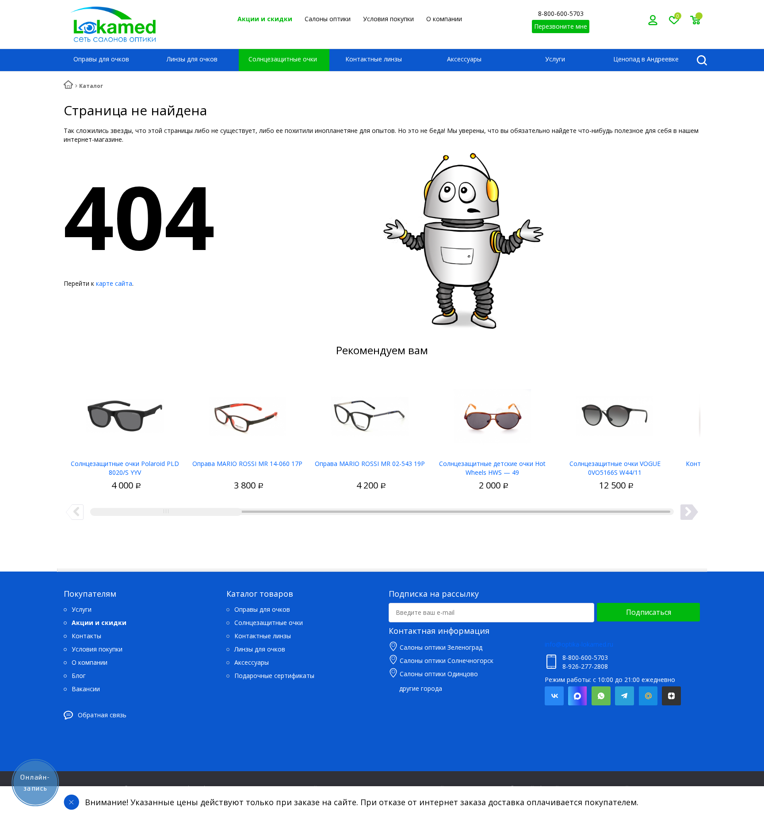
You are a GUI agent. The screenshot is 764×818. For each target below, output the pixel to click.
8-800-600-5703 (561, 13)
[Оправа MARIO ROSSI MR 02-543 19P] (370, 413)
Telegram (624, 695)
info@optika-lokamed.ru (579, 644)
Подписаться (648, 612)
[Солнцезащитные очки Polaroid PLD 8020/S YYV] (125, 413)
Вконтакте (554, 695)
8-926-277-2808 (585, 666)
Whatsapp (601, 695)
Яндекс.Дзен (671, 695)
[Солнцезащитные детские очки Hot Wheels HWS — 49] (492, 413)
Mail (647, 695)
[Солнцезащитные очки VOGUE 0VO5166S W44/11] (615, 413)
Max (577, 695)
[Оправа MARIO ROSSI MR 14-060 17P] (247, 413)
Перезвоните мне (560, 26)
